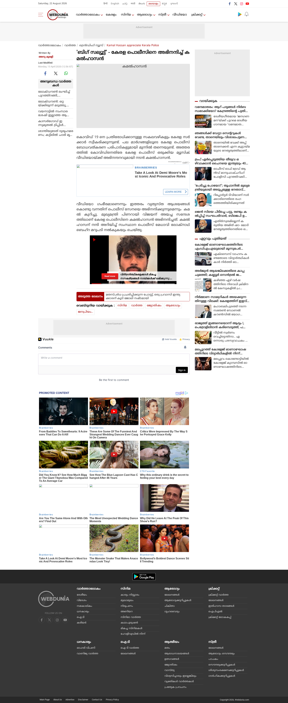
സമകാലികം (84, 606)
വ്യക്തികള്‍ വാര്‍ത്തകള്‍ (179, 681)
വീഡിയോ (179, 15)
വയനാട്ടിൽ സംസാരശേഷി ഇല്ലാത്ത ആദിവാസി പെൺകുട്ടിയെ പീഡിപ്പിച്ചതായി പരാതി (55, 113)
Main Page (45, 699)
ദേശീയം (82, 595)
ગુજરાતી (174, 3)
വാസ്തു (169, 670)
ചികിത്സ (169, 606)
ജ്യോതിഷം (154, 305)
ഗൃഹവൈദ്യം (172, 611)
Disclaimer (83, 699)
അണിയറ (127, 611)
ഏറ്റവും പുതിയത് (213, 239)
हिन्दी (106, 3)
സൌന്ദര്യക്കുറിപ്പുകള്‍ (221, 664)
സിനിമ (126, 15)
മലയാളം (153, 3)
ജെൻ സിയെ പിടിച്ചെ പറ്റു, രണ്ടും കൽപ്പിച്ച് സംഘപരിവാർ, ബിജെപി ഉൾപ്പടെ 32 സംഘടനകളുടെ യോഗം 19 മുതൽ (221, 214)
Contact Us (97, 699)
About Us (57, 699)
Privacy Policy (112, 699)
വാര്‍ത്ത (70, 45)
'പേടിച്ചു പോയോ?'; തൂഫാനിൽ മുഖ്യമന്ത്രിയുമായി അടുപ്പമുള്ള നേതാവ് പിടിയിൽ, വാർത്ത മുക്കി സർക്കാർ (222, 188)
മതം (167, 648)
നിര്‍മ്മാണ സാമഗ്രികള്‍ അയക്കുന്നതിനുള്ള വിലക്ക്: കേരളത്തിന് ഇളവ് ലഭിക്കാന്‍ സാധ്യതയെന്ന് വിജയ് (221, 299)
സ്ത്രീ (162, 15)
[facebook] (229, 3)
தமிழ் (125, 3)
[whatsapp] (66, 73)
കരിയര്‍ (81, 622)
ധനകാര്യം (83, 611)
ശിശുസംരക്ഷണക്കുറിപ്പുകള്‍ (226, 670)
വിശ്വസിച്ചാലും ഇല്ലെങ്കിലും (180, 676)
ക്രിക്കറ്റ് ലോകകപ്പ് (219, 617)
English (115, 3)
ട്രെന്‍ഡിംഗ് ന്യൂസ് (91, 45)
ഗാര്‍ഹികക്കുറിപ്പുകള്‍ (221, 676)
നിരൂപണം (127, 606)
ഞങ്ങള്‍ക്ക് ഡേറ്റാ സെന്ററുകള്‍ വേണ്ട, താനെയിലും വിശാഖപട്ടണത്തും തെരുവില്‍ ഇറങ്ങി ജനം (219, 135)
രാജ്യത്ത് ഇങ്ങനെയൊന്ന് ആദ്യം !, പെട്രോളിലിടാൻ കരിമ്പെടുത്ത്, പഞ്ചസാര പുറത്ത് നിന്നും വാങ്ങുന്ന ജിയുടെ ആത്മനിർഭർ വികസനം (221, 325)
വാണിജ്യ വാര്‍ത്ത (87, 653)
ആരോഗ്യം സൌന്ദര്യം (221, 653)
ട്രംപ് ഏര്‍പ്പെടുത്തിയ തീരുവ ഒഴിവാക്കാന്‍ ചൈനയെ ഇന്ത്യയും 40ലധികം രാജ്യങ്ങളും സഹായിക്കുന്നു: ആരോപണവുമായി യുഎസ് (221, 162)
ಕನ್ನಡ (164, 3)
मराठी (133, 3)
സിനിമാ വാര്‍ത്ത (131, 617)
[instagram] (241, 3)
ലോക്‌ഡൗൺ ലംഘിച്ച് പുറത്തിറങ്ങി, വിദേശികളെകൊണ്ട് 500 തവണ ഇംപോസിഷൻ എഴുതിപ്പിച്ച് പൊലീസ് (55, 93)
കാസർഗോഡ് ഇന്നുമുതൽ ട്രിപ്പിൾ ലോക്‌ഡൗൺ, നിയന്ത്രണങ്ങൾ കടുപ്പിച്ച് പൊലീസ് (54, 123)
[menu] (41, 14)
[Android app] (144, 576)
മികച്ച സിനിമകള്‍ (131, 628)
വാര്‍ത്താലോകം (88, 15)
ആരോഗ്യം (144, 15)
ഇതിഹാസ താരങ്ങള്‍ (221, 606)
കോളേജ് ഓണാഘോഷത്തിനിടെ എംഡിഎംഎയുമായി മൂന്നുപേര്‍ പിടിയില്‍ (219, 247)
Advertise (70, 699)
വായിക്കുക (208, 101)
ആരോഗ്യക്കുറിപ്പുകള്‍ (177, 600)
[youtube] (247, 3)
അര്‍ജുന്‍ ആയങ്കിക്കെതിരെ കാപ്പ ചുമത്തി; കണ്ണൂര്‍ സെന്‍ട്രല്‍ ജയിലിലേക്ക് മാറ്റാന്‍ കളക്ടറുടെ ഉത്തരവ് (222, 273)
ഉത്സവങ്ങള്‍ (171, 659)
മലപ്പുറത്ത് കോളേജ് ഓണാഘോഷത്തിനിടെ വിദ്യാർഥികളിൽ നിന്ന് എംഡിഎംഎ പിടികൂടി (220, 352)
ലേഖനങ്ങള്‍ (172, 595)
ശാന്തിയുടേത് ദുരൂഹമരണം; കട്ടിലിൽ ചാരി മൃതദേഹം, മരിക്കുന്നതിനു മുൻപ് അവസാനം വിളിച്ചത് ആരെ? (55, 133)
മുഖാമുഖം (127, 600)
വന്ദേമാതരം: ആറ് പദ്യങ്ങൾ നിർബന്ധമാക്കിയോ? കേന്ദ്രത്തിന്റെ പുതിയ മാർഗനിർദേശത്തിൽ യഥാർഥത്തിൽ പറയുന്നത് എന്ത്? (221, 109)
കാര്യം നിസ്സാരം (130, 595)
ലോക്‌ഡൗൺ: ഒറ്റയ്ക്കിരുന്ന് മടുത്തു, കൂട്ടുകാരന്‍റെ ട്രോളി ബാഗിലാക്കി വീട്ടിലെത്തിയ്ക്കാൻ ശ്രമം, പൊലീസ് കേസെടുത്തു (55, 103)
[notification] (246, 14)
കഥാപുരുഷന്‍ (129, 622)
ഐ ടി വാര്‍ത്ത (130, 648)
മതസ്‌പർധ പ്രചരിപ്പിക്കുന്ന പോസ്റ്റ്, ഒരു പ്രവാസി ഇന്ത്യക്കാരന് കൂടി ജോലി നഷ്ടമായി (143, 296)
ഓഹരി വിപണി (86, 648)
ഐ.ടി (80, 617)
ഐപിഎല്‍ (215, 611)
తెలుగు (141, 3)
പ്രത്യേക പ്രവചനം (175, 687)
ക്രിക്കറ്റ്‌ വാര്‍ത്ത (218, 595)
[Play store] (239, 14)
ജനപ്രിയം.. (85, 312)
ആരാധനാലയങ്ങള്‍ (176, 653)
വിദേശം (82, 600)
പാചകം (213, 659)
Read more (109, 276)
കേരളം (111, 15)
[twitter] (235, 3)
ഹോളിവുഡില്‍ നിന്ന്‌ (133, 634)
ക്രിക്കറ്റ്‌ (196, 15)
